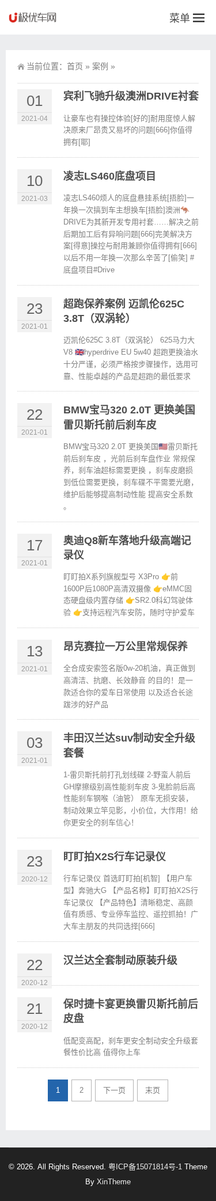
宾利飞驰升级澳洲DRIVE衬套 (131, 96)
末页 (152, 1090)
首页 (75, 66)
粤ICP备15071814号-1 (145, 1166)
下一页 (114, 1090)
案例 (100, 66)
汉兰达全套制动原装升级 (120, 960)
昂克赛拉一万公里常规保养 (125, 646)
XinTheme (114, 1181)
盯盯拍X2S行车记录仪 (114, 856)
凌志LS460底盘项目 (109, 176)
